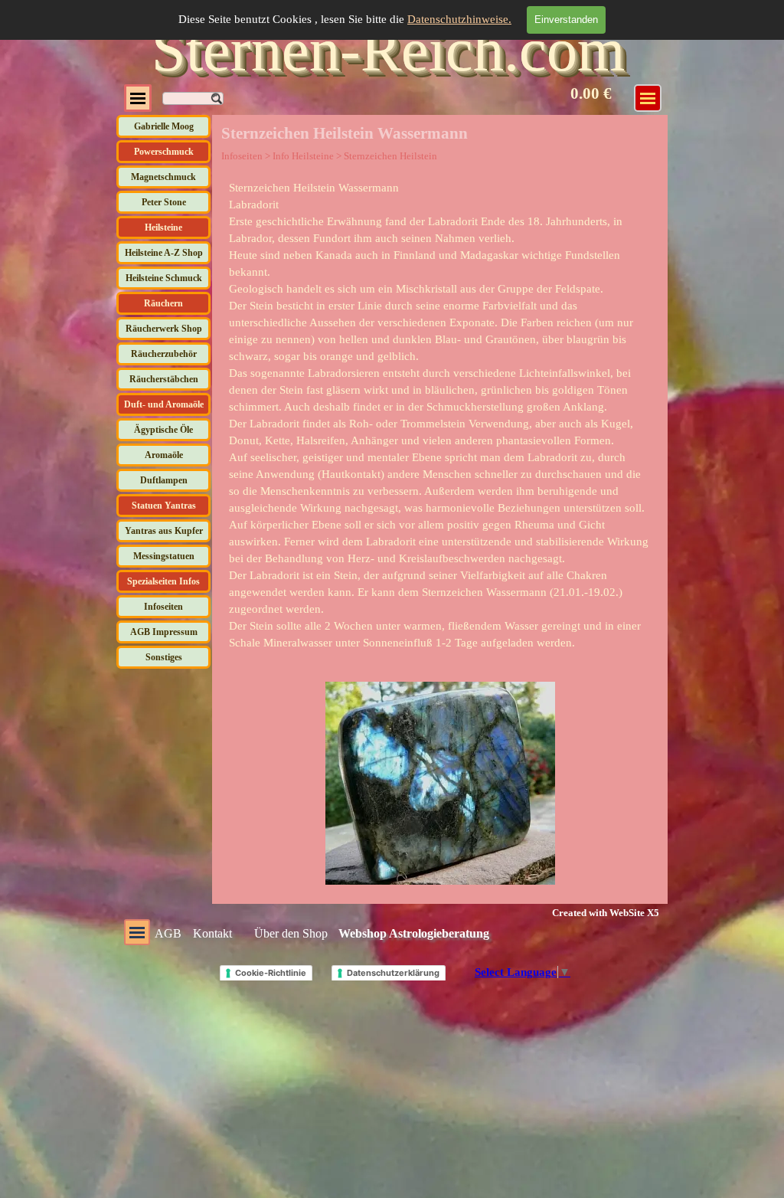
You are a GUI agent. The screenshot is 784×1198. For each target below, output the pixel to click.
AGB (168, 933)
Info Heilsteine (303, 156)
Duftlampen (164, 480)
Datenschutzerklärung (393, 972)
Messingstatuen (163, 556)
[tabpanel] (440, 415)
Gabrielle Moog (164, 126)
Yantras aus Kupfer (164, 530)
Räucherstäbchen (163, 379)
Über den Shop (291, 933)
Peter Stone (164, 202)
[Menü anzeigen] (138, 98)
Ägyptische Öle (163, 429)
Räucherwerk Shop (164, 328)
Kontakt (212, 933)
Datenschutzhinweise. (459, 19)
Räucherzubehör (164, 354)
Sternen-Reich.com (388, 49)
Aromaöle (164, 455)
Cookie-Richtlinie (270, 972)
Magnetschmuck (163, 177)
